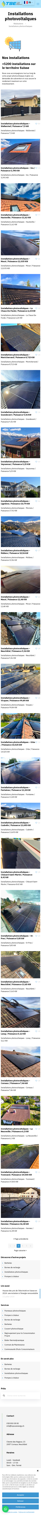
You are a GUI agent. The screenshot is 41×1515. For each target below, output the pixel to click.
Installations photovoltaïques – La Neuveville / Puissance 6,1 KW (19, 1119)
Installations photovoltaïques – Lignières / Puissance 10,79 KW (18, 492)
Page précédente (21, 1239)
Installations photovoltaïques (20, 26)
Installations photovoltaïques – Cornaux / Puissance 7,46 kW (18, 1071)
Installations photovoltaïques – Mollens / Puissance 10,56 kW (18, 541)
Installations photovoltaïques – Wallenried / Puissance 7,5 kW (18, 114)
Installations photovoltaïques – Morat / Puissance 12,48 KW (20, 587)
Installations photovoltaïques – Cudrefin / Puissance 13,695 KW (18, 814)
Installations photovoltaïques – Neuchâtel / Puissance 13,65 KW (18, 972)
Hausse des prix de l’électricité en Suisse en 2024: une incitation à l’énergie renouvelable (20, 1292)
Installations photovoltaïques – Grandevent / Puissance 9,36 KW (18, 402)
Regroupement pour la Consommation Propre (19, 1334)
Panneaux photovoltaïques (15, 1311)
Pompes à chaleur (11, 1276)
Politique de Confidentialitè (26, 1512)
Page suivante (19, 1250)
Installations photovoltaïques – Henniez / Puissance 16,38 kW (18, 1211)
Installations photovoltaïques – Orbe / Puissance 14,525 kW (20, 733)
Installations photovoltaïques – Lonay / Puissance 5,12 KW (20, 1021)
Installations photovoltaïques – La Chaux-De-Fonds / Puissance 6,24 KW (20, 298)
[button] (38, 1471)
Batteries (8, 1263)
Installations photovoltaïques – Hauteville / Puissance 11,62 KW (18, 205)
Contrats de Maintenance (14, 1345)
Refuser (20, 1501)
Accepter (20, 1495)
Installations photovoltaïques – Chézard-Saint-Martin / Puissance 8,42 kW (20, 861)
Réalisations (18, 24)
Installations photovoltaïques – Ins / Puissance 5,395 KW (20, 159)
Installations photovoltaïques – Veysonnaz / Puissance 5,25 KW (18, 452)
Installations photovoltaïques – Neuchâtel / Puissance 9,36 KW (18, 638)
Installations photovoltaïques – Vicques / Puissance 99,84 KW (18, 688)
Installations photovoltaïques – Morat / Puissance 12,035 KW (20, 249)
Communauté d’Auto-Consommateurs (19, 1349)
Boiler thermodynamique (14, 1340)
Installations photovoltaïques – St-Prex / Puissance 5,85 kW (19, 925)
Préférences (20, 1507)
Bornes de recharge (12, 1267)
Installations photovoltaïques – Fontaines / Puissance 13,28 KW (18, 778)
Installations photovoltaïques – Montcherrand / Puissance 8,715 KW (20, 345)
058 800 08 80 (13, 1423)
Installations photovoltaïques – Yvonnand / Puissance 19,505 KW (18, 1163)
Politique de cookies (11, 1512)
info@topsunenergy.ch (15, 1426)
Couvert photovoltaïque (13, 1329)
